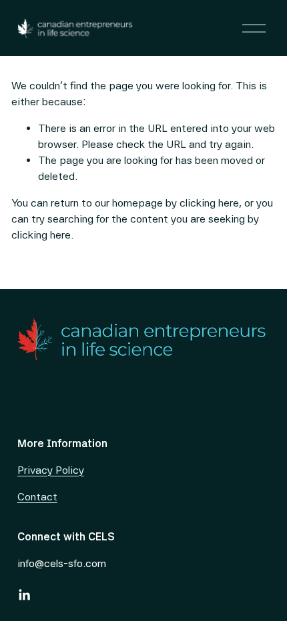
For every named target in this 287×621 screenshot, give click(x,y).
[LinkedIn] (24, 595)
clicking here (209, 203)
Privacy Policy (50, 470)
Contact (37, 496)
